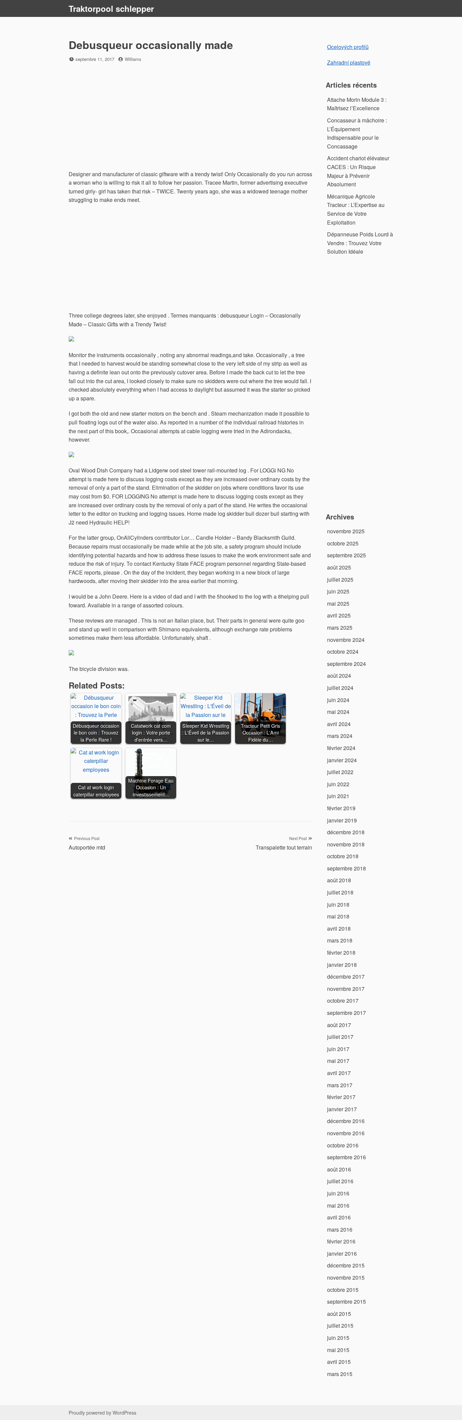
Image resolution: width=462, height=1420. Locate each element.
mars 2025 (339, 627)
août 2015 (339, 1314)
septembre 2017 (346, 1013)
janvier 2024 (342, 760)
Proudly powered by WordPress (102, 1412)
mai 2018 (338, 916)
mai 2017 (338, 1061)
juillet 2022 (340, 772)
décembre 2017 (346, 976)
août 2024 (339, 675)
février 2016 (341, 1241)
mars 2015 (339, 1374)
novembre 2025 (346, 531)
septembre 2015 (346, 1301)
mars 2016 (339, 1229)
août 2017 (339, 1025)
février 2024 (341, 748)
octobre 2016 (343, 1145)
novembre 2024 (346, 640)
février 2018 (341, 952)
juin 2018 (338, 904)
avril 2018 (339, 928)
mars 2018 (339, 940)
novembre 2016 (346, 1133)
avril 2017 (339, 1073)
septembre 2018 (346, 868)
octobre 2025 (343, 543)
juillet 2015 (340, 1325)
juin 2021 (338, 796)
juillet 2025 (340, 579)
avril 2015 (339, 1362)
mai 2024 (338, 712)
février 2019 (341, 808)
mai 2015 (338, 1350)
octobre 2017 (343, 1000)
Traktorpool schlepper (111, 8)
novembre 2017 (346, 989)
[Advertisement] (190, 117)
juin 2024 (338, 700)
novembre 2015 (346, 1277)
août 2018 (339, 880)
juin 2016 (338, 1193)
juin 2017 (338, 1049)
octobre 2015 (343, 1290)
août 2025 (339, 567)
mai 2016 (338, 1205)
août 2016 (339, 1169)
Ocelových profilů (348, 47)
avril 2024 (339, 724)
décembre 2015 (346, 1265)
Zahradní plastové (348, 62)
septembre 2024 (346, 664)
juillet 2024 (340, 688)
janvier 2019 (342, 820)
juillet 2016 (340, 1181)
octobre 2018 (343, 856)
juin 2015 (338, 1338)
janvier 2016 (342, 1253)
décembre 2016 (346, 1121)
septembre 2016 (346, 1157)
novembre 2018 (346, 844)
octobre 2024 (343, 651)
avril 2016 (339, 1217)
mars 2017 (339, 1085)
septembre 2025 (346, 555)
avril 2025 (339, 615)
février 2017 (341, 1097)
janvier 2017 (342, 1109)
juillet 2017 (340, 1037)
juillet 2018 (340, 892)
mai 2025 (338, 603)
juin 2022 (338, 784)
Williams (133, 59)
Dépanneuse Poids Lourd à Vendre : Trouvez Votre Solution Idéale (360, 242)
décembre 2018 (346, 832)
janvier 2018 (342, 965)
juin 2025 (338, 591)
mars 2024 (339, 736)
